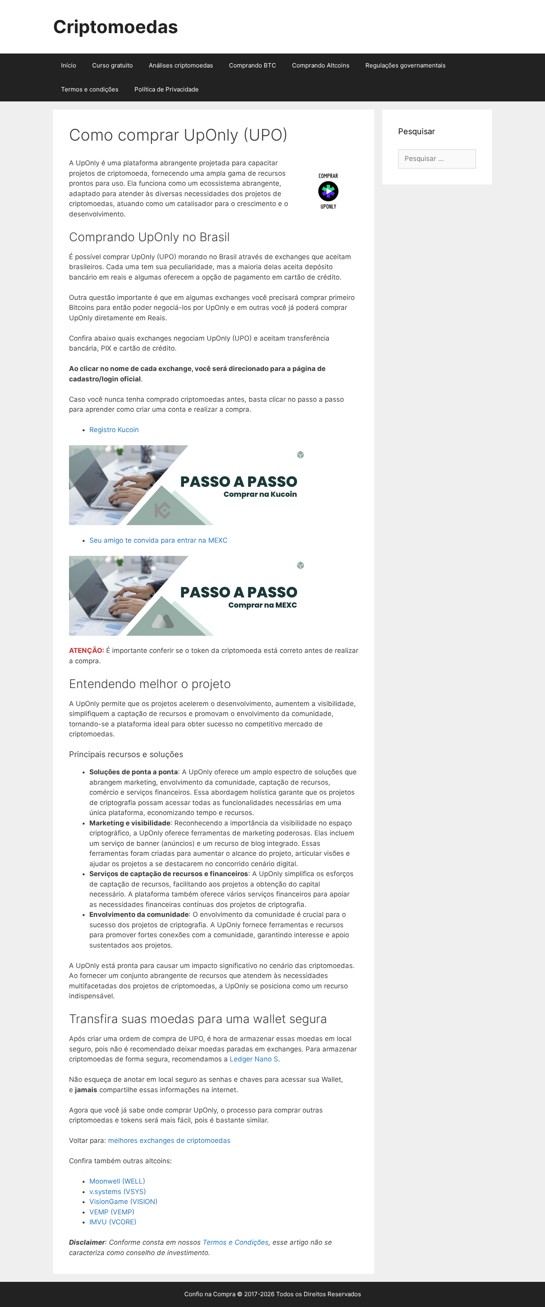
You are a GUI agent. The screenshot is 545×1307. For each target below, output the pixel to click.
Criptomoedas (115, 27)
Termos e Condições (236, 1242)
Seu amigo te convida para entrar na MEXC (158, 540)
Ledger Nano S (254, 1059)
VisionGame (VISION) (123, 1202)
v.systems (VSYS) (117, 1192)
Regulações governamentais (405, 65)
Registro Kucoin (114, 430)
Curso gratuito (112, 65)
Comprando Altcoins (321, 65)
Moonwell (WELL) (117, 1181)
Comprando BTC (252, 65)
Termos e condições (89, 89)
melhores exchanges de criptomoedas (169, 1140)
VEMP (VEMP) (111, 1212)
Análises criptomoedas (181, 65)
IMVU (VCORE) (112, 1222)
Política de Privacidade (166, 89)
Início (68, 65)
